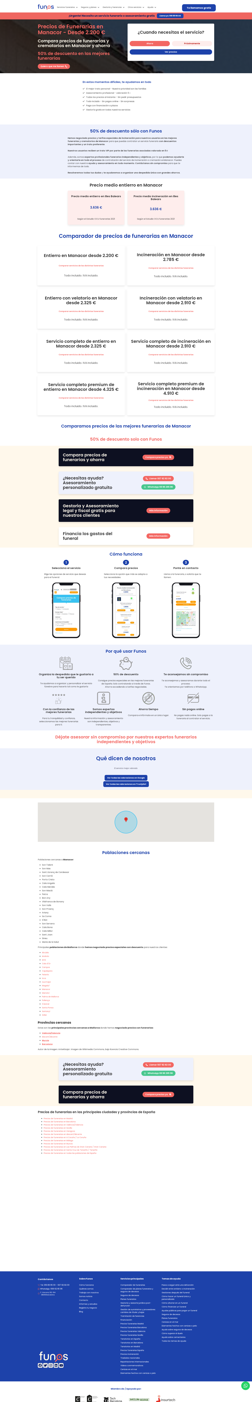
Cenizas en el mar (128, 1369)
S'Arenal (45, 1004)
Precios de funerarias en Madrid (58, 1118)
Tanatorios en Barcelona (131, 1342)
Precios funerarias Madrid (132, 1323)
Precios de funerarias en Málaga (58, 1140)
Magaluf (45, 985)
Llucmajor (46, 982)
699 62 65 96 (51, 1288)
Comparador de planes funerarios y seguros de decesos (136, 1290)
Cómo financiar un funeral (174, 1306)
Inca (44, 978)
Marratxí (45, 993)
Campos (46, 967)
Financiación (126, 1320)
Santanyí (46, 1011)
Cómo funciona (86, 1285)
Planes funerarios (128, 1299)
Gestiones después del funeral (176, 1292)
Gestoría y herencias (112, 7)
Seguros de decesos (129, 1295)
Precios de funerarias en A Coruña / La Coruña (65, 1137)
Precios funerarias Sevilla (131, 1335)
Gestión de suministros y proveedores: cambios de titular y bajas (138, 1311)
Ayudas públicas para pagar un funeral (179, 1310)
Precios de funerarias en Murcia (58, 1143)
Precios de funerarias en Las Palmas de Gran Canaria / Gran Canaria (75, 1147)
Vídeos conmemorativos (131, 1365)
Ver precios (171, 51)
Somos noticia (85, 1296)
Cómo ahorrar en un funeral (175, 1303)
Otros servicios (134, 7)
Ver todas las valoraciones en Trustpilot (126, 784)
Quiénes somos (86, 1288)
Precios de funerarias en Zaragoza (59, 1131)
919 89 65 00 (50, 1285)
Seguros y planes (88, 7)
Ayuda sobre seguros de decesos (177, 1329)
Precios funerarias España (132, 1350)
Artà (44, 960)
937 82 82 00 (63, 1285)
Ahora (149, 43)
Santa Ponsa (47, 1007)
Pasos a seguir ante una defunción (178, 1285)
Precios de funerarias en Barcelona (60, 1121)
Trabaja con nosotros (89, 1292)
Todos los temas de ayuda (174, 1341)
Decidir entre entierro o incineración (178, 1288)
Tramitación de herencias (132, 1316)
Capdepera (47, 971)
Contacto (83, 1300)
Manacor (46, 989)
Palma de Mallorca (50, 996)
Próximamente (192, 43)
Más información (158, 510)
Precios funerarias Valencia (132, 1331)
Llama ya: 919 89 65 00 (170, 15)
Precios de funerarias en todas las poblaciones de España (70, 1153)
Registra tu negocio (88, 1307)
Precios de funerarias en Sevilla (58, 1128)
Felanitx (45, 974)
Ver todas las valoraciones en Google (126, 777)
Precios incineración (129, 1354)
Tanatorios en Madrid (130, 1346)
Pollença (46, 1000)
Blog (81, 1311)
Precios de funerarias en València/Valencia (63, 1124)
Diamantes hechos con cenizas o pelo (138, 1373)
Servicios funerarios (66, 7)
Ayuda (150, 7)
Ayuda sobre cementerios (173, 1337)
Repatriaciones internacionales (134, 1361)
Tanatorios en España (130, 1339)
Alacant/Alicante (49, 1036)
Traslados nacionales (130, 1358)
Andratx (45, 956)
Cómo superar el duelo (172, 1333)
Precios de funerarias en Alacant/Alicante (63, 1134)
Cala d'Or (46, 963)
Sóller (44, 1015)
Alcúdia (45, 952)
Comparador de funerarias (132, 1285)
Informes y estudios (88, 1304)
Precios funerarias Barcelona (133, 1327)
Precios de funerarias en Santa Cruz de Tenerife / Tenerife (70, 1150)
